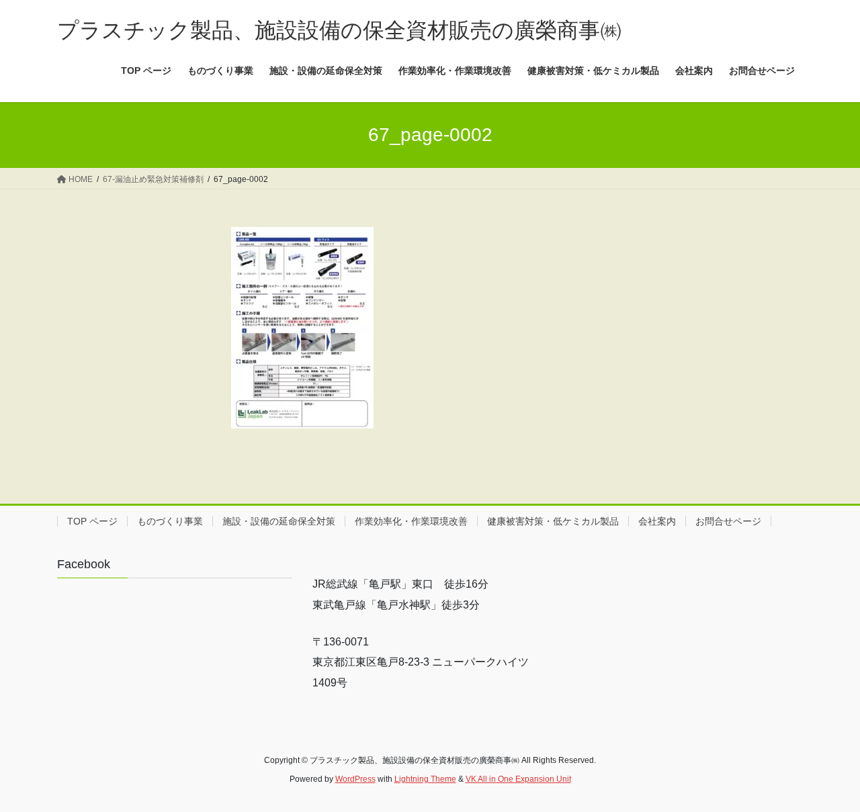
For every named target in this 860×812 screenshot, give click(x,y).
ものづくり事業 (170, 521)
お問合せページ (728, 521)
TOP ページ (92, 521)
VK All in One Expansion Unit (518, 779)
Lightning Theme (425, 779)
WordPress (355, 779)
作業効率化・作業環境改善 (411, 521)
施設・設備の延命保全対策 (278, 521)
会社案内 (657, 521)
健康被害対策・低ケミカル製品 (553, 521)
